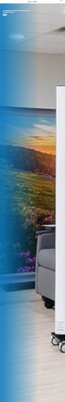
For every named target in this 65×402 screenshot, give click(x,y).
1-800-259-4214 (61, 0)
